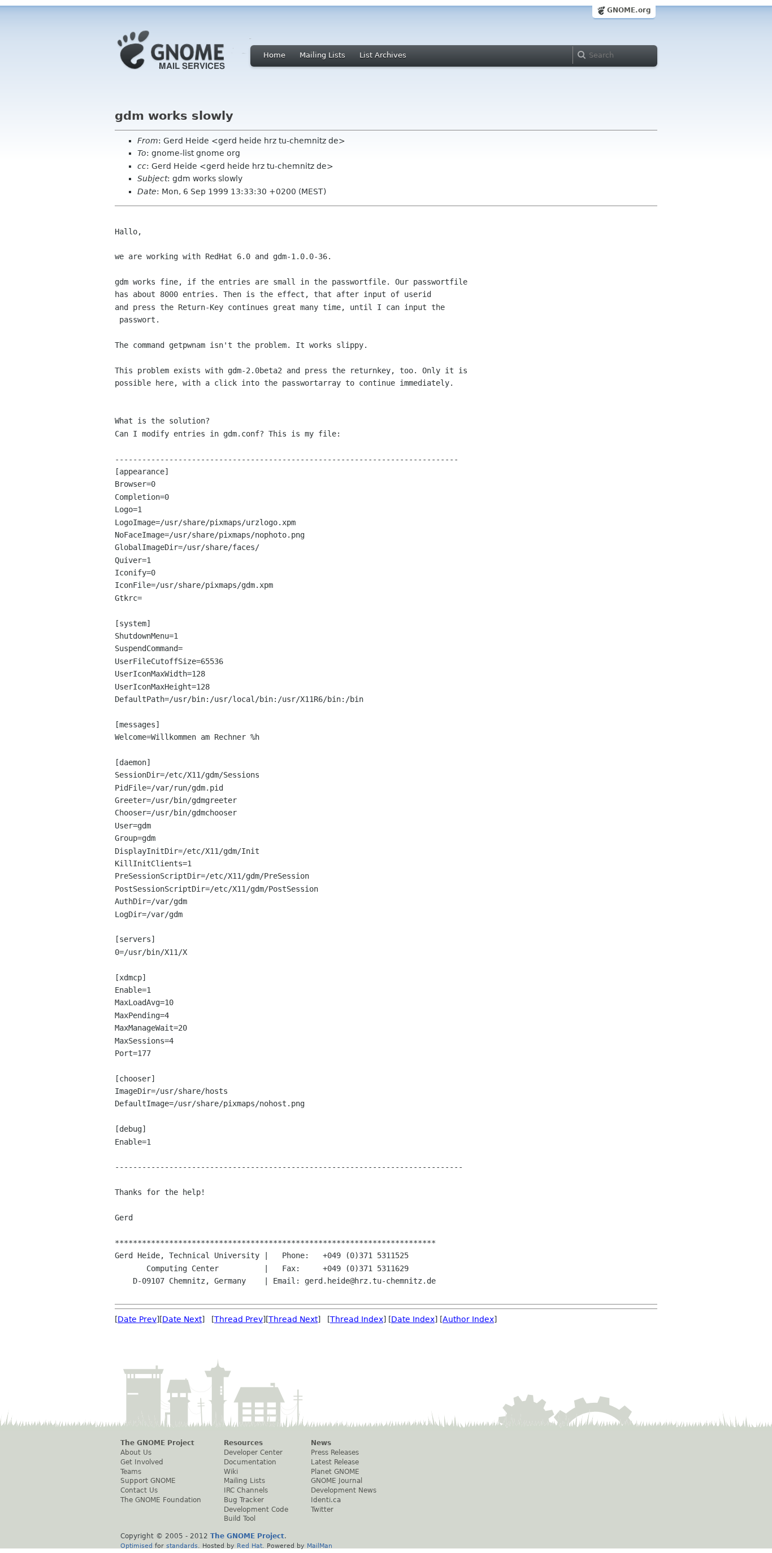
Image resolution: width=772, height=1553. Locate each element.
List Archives (382, 55)
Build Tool (239, 1519)
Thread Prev (238, 1319)
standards (182, 1545)
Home (274, 55)
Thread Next (293, 1319)
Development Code (256, 1509)
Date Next (182, 1319)
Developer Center (253, 1452)
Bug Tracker (244, 1500)
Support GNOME (148, 1481)
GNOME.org (629, 10)
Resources (243, 1443)
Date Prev (137, 1319)
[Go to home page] (188, 72)
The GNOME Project (157, 1443)
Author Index (468, 1319)
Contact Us (139, 1490)
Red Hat (249, 1545)
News (321, 1443)
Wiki (231, 1472)
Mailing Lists (322, 55)
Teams (130, 1472)
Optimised (136, 1545)
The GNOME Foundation (160, 1500)
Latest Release (335, 1462)
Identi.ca (326, 1500)
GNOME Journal (336, 1481)
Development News (343, 1490)
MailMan (319, 1545)
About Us (135, 1452)
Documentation (250, 1462)
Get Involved (141, 1462)
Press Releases (335, 1452)
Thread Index (356, 1319)
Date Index (413, 1319)
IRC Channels (246, 1490)
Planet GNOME (335, 1472)
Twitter (322, 1509)
